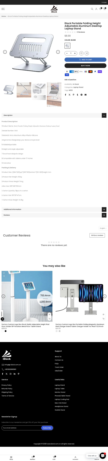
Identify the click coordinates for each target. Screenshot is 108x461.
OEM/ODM (58, 371)
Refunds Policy (7, 389)
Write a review (97, 235)
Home (4, 16)
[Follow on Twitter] (6, 374)
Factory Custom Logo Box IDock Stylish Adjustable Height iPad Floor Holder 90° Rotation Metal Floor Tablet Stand (25, 325)
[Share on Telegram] (81, 95)
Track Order (59, 367)
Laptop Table (59, 389)
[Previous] (5, 52)
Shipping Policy (7, 392)
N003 (71, 90)
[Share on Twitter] (69, 95)
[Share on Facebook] (65, 95)
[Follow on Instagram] (10, 374)
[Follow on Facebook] (2, 374)
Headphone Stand (61, 406)
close (4, 2)
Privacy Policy (6, 385)
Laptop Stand (78, 87)
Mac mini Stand (60, 403)
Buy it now (85, 66)
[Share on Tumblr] (77, 95)
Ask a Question (70, 80)
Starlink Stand (60, 410)
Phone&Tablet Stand (62, 396)
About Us (58, 357)
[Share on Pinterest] (73, 95)
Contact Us (59, 360)
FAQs (57, 364)
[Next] (58, 52)
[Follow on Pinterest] (19, 374)
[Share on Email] (85, 95)
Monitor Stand (60, 392)
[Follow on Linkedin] (15, 374)
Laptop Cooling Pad (62, 399)
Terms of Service (8, 396)
